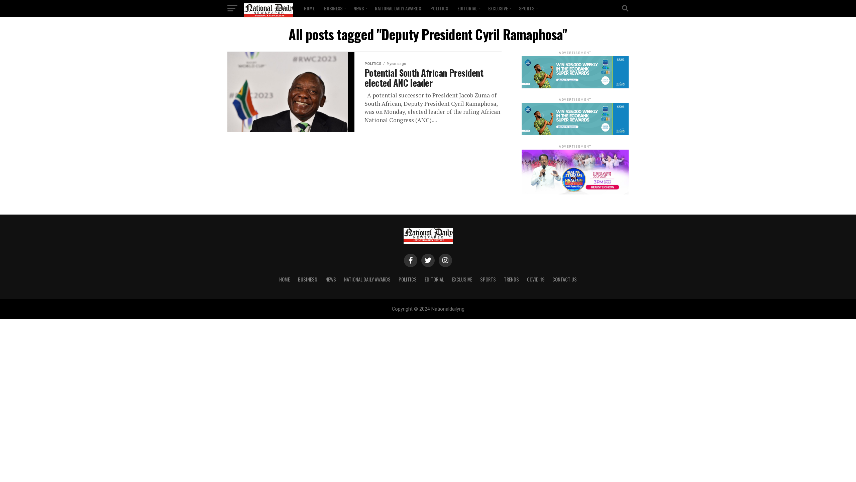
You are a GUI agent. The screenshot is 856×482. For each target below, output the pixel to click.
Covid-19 (535, 279)
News (358, 8)
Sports (526, 8)
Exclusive (498, 8)
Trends (511, 279)
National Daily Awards (398, 8)
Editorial (467, 8)
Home (309, 8)
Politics (439, 8)
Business (333, 8)
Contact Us (564, 279)
